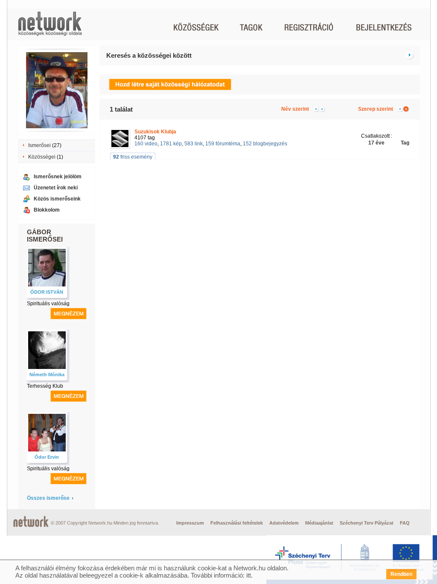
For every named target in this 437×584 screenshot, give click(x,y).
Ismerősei (39, 145)
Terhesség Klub (45, 386)
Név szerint (295, 109)
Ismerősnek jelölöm (58, 177)
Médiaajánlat (319, 522)
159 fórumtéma (222, 144)
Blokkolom (47, 210)
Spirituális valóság (48, 304)
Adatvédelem (284, 522)
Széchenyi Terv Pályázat (366, 522)
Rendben (401, 574)
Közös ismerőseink (57, 199)
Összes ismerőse (48, 498)
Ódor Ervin (47, 457)
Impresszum (190, 522)
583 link (193, 144)
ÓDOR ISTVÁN (46, 292)
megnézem (68, 313)
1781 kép (171, 144)
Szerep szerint (375, 109)
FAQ (405, 522)
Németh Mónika (46, 374)
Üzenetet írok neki (56, 188)
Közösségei (41, 157)
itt (248, 575)
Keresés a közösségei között (149, 55)
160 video (145, 144)
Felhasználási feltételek (236, 522)
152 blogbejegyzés (265, 144)
